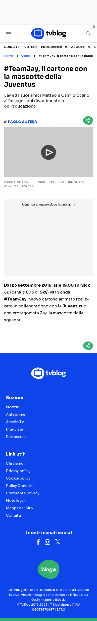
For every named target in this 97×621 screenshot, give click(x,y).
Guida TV (12, 47)
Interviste (14, 429)
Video (25, 56)
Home (8, 56)
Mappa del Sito (19, 508)
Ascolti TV (80, 47)
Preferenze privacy (22, 493)
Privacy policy (18, 471)
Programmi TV (54, 47)
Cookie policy (18, 478)
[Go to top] (87, 604)
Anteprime (15, 414)
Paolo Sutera (22, 121)
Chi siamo (15, 463)
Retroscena (16, 437)
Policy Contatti (19, 485)
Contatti (13, 515)
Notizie (30, 47)
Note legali (16, 500)
